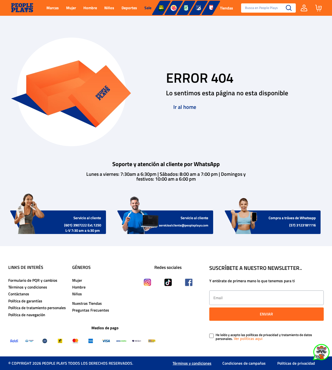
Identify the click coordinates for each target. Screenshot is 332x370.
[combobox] (266, 8)
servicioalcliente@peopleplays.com (183, 225)
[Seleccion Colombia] (173, 8)
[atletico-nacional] (186, 8)
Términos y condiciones (192, 363)
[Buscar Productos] (289, 8)
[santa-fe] (210, 8)
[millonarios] (198, 8)
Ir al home (184, 107)
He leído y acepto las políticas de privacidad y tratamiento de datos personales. (264, 337)
